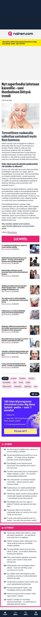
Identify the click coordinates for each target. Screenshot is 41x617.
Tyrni (35, 386)
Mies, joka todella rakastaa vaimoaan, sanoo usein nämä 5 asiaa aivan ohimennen (22, 559)
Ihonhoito (22, 378)
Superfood (27, 386)
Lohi (14, 382)
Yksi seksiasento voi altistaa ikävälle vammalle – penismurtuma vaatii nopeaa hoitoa (15, 300)
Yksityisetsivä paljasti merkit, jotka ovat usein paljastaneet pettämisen (22, 583)
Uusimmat (8, 444)
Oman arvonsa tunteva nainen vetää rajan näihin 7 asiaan (21, 594)
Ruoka (28, 382)
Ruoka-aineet (7, 386)
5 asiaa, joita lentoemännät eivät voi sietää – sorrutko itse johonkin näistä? (14, 365)
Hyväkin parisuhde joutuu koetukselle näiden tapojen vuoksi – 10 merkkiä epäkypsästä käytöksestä (14, 287)
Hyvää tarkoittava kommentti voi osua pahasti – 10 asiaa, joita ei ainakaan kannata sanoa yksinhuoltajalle (14, 259)
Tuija (3, 100)
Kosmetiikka (6, 382)
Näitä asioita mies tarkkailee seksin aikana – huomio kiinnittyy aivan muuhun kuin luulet (21, 567)
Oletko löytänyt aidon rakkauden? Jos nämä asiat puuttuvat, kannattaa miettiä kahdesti (22, 543)
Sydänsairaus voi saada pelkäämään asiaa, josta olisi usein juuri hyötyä (13, 312)
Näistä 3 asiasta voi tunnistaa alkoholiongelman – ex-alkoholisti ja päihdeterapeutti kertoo (21, 601)
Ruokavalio (17, 386)
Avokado (13, 378)
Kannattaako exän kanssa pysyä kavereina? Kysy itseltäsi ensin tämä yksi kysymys (15, 272)
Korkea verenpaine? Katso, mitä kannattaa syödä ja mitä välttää (19, 589)
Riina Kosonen (6, 249)
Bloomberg (12, 232)
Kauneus (31, 378)
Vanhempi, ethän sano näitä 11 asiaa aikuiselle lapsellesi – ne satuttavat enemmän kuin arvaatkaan (21, 535)
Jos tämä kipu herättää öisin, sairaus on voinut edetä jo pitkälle (14, 246)
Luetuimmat (9, 528)
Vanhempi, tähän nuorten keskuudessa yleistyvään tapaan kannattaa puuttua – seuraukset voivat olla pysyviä (14, 328)
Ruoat (21, 382)
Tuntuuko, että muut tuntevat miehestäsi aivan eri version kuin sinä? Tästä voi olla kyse (15, 353)
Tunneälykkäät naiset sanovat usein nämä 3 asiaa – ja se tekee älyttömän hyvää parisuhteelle (21, 551)
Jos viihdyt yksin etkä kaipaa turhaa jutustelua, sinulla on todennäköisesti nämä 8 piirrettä (22, 575)
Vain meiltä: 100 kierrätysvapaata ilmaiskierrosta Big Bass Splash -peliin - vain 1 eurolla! (19, 43)
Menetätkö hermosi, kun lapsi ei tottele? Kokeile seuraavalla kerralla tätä (15, 340)
